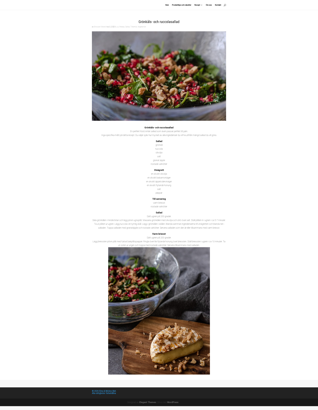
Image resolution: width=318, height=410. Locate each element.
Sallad (127, 27)
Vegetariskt (142, 27)
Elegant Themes (147, 402)
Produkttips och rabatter (181, 5)
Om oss (209, 5)
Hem (167, 5)
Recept (197, 5)
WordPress (172, 402)
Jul (117, 27)
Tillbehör (133, 27)
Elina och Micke (99, 27)
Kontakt (218, 5)
